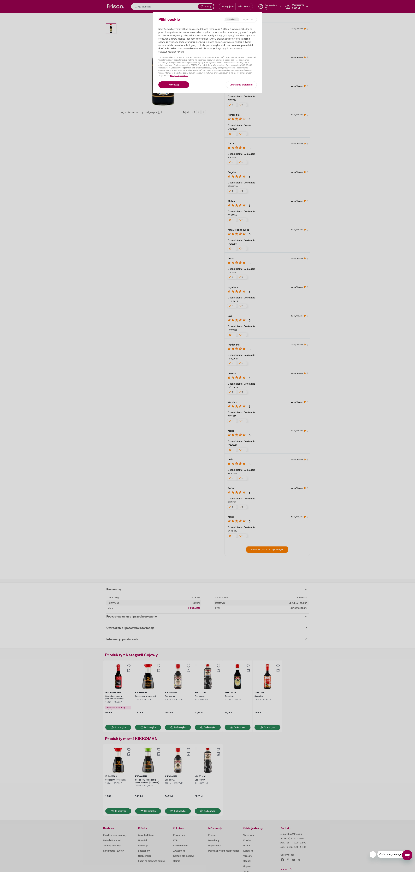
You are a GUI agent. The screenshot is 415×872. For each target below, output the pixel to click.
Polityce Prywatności (179, 75)
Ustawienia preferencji (241, 84)
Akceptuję (174, 84)
